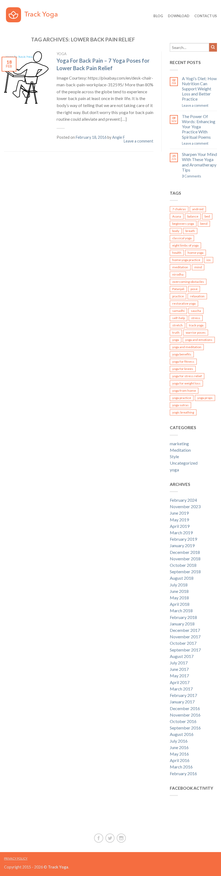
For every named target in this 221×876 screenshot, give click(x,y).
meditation (180, 267)
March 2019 (181, 532)
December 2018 (185, 552)
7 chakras (179, 209)
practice (178, 296)
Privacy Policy (15, 858)
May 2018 (179, 597)
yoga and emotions (198, 340)
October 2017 (183, 643)
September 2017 (185, 649)
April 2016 (179, 760)
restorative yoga (184, 303)
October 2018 (183, 565)
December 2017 (185, 630)
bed (207, 216)
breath (190, 231)
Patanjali (178, 289)
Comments (191, 176)
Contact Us (205, 16)
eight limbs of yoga (185, 245)
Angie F (118, 137)
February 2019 (183, 539)
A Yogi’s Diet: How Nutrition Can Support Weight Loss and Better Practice (199, 89)
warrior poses (196, 332)
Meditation (180, 450)
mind (198, 267)
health (176, 253)
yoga (62, 54)
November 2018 (185, 558)
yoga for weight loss (186, 383)
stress (195, 318)
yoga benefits (181, 354)
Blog (158, 16)
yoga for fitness (183, 361)
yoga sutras (180, 405)
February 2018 (183, 617)
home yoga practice (186, 260)
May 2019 (179, 519)
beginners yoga (183, 224)
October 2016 (183, 721)
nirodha (178, 274)
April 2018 (179, 604)
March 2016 (181, 766)
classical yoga (182, 238)
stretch (177, 325)
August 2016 (182, 734)
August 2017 (182, 656)
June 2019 (179, 512)
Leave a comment (138, 141)
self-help (178, 318)
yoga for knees (182, 369)
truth (175, 332)
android (197, 209)
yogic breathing (183, 412)
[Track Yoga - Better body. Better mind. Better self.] (35, 13)
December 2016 (185, 708)
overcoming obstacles (188, 282)
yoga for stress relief (187, 376)
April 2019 (179, 526)
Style (174, 456)
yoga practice (181, 398)
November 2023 (185, 506)
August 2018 (182, 578)
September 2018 (185, 571)
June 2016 (179, 747)
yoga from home (184, 391)
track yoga (196, 325)
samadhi (178, 311)
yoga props (205, 398)
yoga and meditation (186, 347)
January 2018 (182, 623)
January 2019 (182, 545)
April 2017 (179, 682)
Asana (176, 216)
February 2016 (183, 773)
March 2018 (181, 610)
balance (192, 216)
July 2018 (179, 584)
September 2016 (185, 727)
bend (204, 224)
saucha (196, 311)
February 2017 (183, 695)
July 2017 (179, 662)
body (175, 231)
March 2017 (181, 688)
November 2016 (185, 714)
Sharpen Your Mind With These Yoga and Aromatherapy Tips (199, 162)
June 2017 (179, 669)
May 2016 (179, 753)
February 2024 (183, 500)
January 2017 (182, 701)
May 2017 (179, 675)
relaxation (197, 296)
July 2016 (179, 740)
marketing (179, 443)
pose (194, 289)
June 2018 (179, 591)
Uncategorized (184, 462)
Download (178, 16)
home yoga (195, 253)
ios (208, 260)
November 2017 (185, 636)
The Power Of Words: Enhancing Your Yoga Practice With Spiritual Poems (198, 127)
